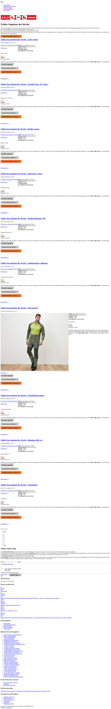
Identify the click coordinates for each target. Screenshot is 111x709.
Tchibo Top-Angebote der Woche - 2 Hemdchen (19, 485)
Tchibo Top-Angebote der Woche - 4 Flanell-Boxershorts (22, 395)
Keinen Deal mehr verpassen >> (11, 36)
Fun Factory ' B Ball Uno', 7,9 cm (9, 610)
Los (19, 561)
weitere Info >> (13, 33)
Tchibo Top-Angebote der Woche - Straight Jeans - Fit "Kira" (25, 84)
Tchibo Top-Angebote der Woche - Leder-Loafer (19, 40)
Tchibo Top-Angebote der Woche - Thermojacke (19, 308)
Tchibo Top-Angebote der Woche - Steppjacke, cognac (21, 174)
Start (5, 531)
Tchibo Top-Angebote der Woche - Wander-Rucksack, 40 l (23, 218)
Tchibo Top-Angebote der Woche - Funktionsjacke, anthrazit (24, 263)
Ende (5, 545)
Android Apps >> (15, 575)
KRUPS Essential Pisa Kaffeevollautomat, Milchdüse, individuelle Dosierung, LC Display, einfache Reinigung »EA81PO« (30, 598)
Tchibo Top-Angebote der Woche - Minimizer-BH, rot (21, 440)
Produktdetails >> (5, 78)
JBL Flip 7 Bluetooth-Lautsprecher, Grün (10, 605)
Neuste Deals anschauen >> (9, 68)
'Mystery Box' (4, 591)
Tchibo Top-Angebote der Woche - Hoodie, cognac (20, 129)
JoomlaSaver (9, 707)
